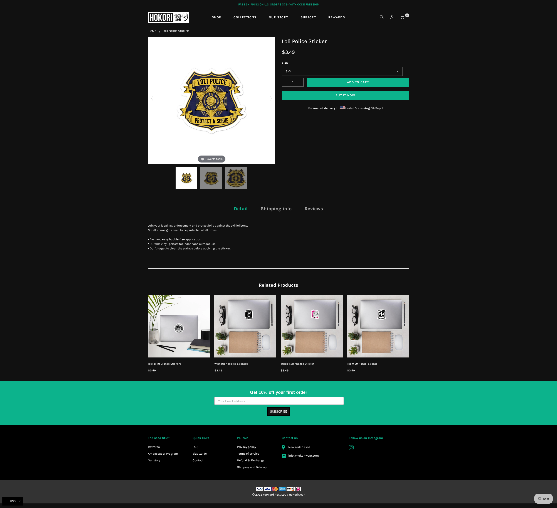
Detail (241, 209)
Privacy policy (246, 447)
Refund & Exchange (250, 460)
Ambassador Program (163, 454)
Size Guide (200, 454)
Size (285, 62)
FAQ (195, 447)
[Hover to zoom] (211, 100)
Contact (198, 460)
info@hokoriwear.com (303, 455)
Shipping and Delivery (252, 467)
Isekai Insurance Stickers (164, 363)
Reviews (314, 209)
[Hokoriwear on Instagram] (351, 448)
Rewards (154, 447)
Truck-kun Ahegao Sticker (297, 363)
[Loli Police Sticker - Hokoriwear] (187, 178)
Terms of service (248, 454)
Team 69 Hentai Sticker (362, 363)
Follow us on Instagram (366, 438)
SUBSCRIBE (278, 411)
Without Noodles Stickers (231, 363)
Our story (154, 460)
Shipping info (276, 209)
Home (152, 31)
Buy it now (345, 95)
